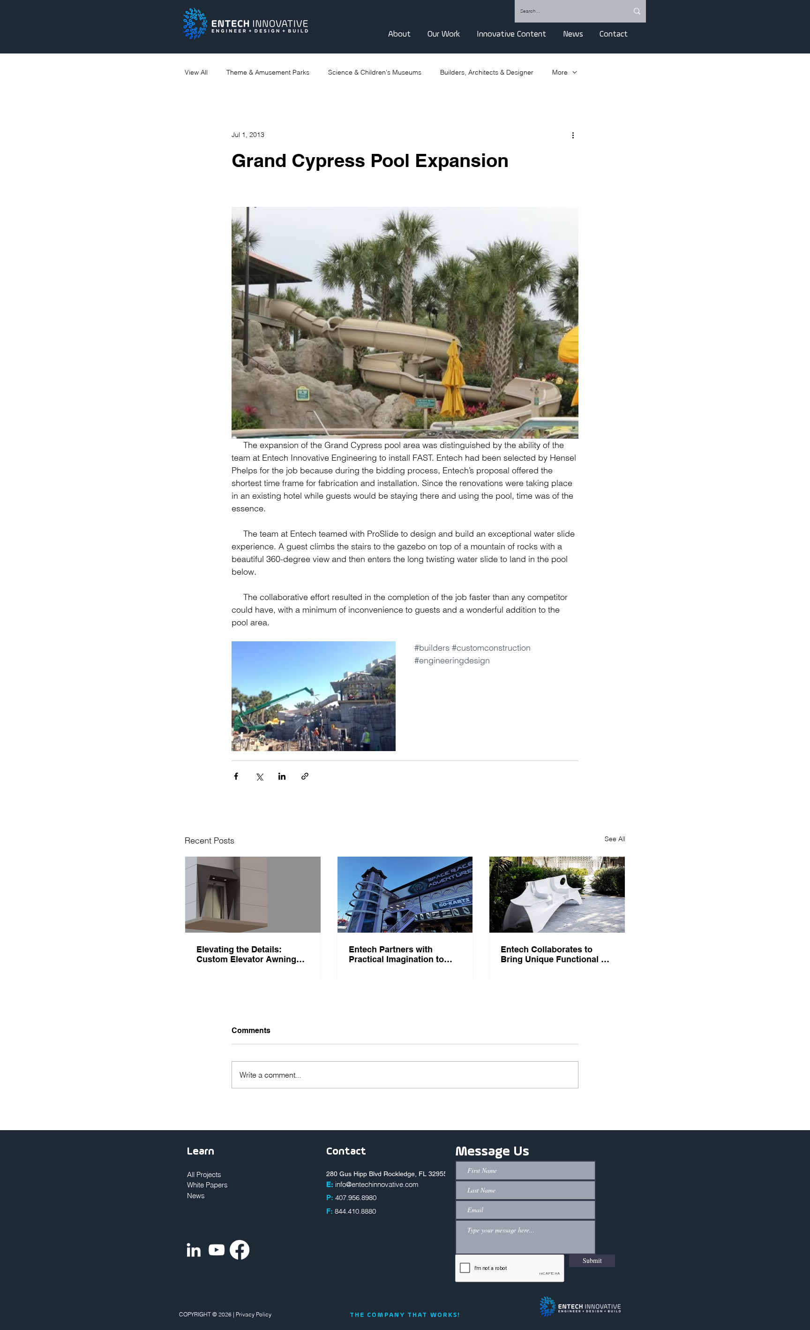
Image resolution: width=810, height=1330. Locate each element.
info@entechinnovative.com (377, 1184)
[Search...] (637, 11)
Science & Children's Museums (374, 72)
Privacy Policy (254, 1314)
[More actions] (572, 134)
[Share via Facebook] (236, 776)
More (560, 72)
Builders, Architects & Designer (486, 72)
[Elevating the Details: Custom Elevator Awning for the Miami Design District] (253, 895)
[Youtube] (216, 1250)
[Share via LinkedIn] (282, 776)
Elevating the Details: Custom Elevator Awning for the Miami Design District (246, 954)
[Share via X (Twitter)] (259, 776)
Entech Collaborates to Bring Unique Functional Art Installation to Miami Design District (557, 954)
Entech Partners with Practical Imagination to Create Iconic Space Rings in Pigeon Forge (402, 954)
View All (196, 72)
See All (615, 839)
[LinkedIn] (193, 1250)
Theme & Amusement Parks (267, 72)
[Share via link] (304, 776)
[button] (399, 34)
